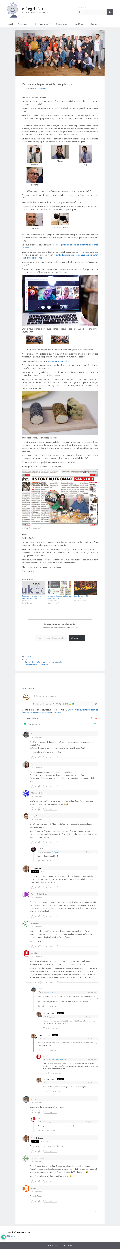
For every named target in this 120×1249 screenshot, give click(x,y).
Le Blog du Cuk (32, 8)
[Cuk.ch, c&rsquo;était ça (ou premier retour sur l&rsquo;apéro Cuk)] (33, 588)
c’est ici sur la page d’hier (59, 360)
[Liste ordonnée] (47, 703)
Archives (79, 24)
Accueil (10, 24)
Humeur (28, 657)
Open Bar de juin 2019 (81, 596)
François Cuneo (37, 868)
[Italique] (37, 703)
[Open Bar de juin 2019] (85, 588)
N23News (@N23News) (39, 793)
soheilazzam (54, 992)
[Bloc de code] (57, 703)
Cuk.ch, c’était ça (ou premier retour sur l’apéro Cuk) (32, 597)
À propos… (22, 24)
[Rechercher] (110, 12)
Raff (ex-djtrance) (38, 1158)
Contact (94, 24)
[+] (66, 704)
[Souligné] (40, 703)
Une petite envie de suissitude (36, 665)
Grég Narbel (54, 852)
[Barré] (43, 703)
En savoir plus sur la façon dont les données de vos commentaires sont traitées (60, 711)
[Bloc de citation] (53, 703)
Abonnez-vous (76, 638)
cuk (26, 659)
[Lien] (60, 703)
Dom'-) (40, 848)
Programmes (61, 24)
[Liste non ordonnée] (50, 703)
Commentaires (41, 24)
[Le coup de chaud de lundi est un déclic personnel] (59, 588)
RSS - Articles (12, 1236)
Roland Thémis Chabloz (40, 894)
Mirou (57, 1017)
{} (63, 704)
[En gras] (34, 703)
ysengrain (53, 1122)
